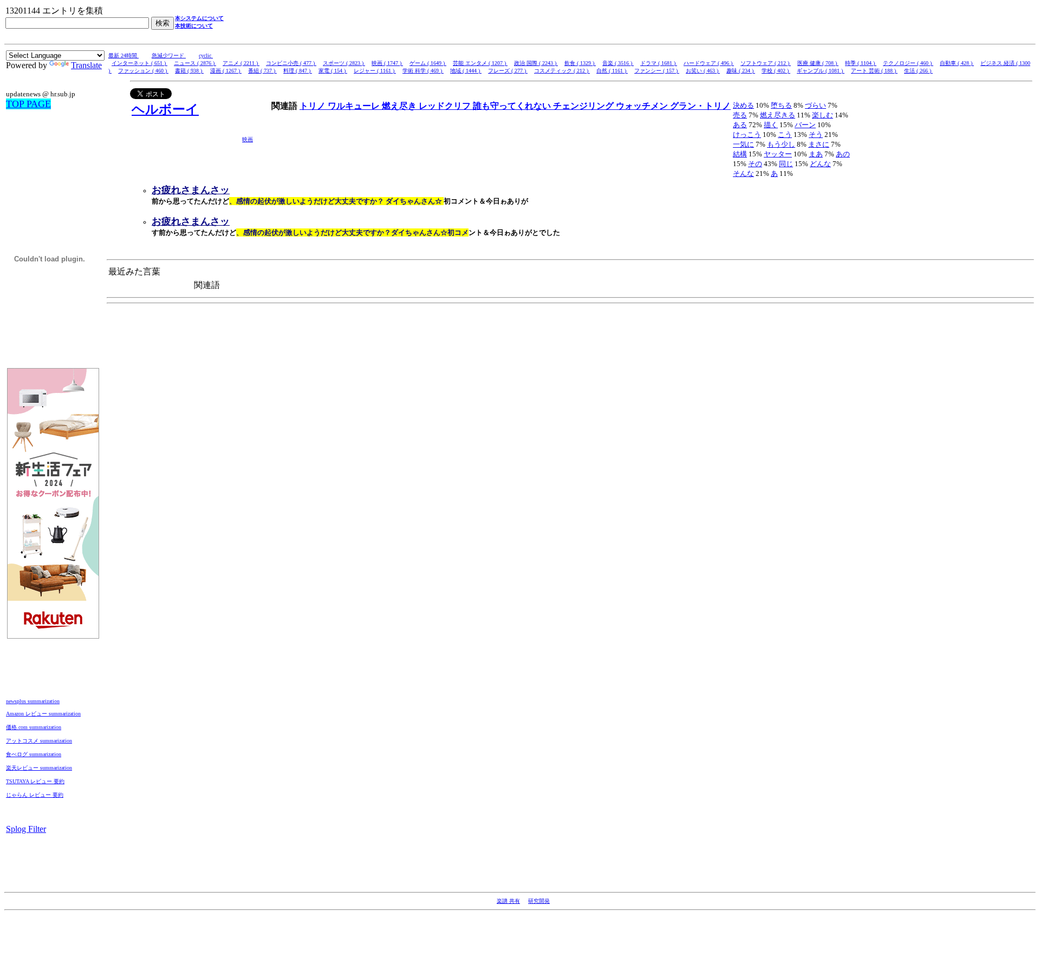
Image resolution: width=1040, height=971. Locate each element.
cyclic (206, 55)
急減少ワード (169, 55)
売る (740, 115)
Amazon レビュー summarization (43, 714)
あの (843, 154)
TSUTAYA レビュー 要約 (35, 781)
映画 (247, 139)
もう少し (781, 144)
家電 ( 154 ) (332, 71)
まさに (818, 144)
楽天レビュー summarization (39, 768)
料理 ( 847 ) (297, 71)
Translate (86, 65)
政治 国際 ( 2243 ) (536, 63)
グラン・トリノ (700, 105)
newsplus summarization (33, 701)
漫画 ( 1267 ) (226, 71)
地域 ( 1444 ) (466, 71)
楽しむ (822, 115)
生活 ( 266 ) (918, 71)
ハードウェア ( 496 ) (709, 63)
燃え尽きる (777, 115)
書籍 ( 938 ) (189, 71)
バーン (805, 125)
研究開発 (539, 901)
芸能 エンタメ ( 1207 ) (480, 63)
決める (743, 105)
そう (816, 134)
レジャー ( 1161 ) (375, 71)
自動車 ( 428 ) (957, 63)
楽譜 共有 (508, 901)
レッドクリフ (446, 105)
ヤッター (778, 154)
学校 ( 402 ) (776, 71)
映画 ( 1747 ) (387, 63)
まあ (816, 154)
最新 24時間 (123, 55)
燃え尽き (400, 105)
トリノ (314, 105)
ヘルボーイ (165, 109)
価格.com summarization (33, 727)
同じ (786, 164)
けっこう (747, 134)
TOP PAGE (28, 104)
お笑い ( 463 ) (703, 71)
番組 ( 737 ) (262, 71)
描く (771, 125)
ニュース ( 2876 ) (195, 63)
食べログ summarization (33, 754)
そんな (743, 173)
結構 (740, 154)
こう (785, 134)
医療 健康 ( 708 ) (817, 63)
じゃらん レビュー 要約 (34, 795)
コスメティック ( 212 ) (562, 71)
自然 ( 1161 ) (612, 71)
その (755, 164)
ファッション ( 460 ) (143, 71)
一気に (743, 144)
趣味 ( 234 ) (740, 71)
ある (740, 125)
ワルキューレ (355, 105)
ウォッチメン (643, 105)
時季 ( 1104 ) (860, 63)
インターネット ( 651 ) (139, 63)
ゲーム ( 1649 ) (428, 63)
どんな (820, 164)
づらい (815, 105)
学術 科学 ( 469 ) (423, 71)
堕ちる (781, 105)
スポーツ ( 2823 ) (344, 63)
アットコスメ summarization (39, 741)
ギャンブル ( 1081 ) (820, 71)
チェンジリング (584, 105)
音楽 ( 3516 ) (618, 63)
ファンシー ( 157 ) (656, 71)
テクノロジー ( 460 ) (908, 63)
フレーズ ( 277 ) (508, 71)
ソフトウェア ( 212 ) (765, 63)
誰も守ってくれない (513, 105)
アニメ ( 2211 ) (241, 63)
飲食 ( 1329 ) (580, 63)
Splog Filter (26, 829)
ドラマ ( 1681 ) (658, 63)
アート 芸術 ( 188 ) (874, 71)
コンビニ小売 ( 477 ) (291, 63)
